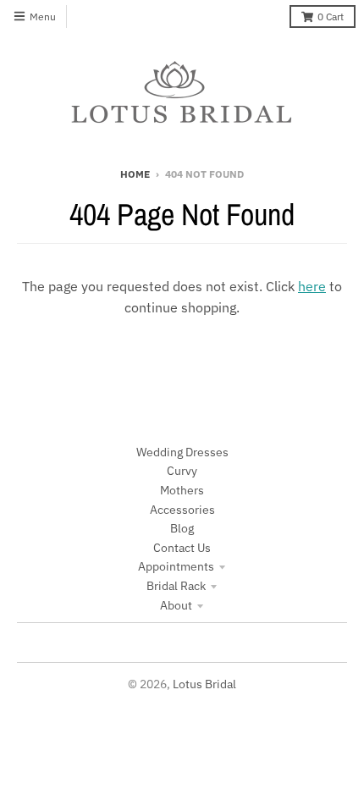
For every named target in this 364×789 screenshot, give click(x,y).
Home (135, 174)
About (176, 605)
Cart (330, 16)
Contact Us (182, 547)
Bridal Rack (176, 585)
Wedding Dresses (182, 452)
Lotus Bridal (204, 684)
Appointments (176, 566)
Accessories (182, 509)
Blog (182, 528)
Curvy (182, 470)
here (312, 286)
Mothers (182, 490)
